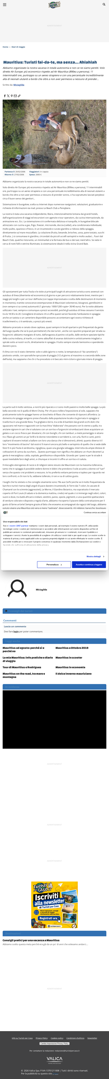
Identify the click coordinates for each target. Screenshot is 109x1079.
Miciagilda (18, 84)
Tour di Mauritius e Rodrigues (22, 667)
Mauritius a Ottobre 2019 (72, 647)
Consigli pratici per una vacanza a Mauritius (31, 940)
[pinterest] (11, 95)
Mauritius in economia (70, 667)
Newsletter (92, 1038)
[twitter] (8, 95)
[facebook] (4, 95)
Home (5, 47)
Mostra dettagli (94, 556)
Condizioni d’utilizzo (75, 1038)
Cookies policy (57, 1038)
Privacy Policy (42, 1038)
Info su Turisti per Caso (22, 1038)
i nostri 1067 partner (19, 526)
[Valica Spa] (55, 1060)
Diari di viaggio (18, 47)
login (16, 631)
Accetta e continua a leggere (89, 564)
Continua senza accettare (95, 512)
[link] (18, 95)
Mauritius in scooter (69, 657)
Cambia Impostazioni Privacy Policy (54, 1044)
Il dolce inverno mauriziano (74, 673)
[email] (15, 95)
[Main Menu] (4, 4)
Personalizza (52, 564)
